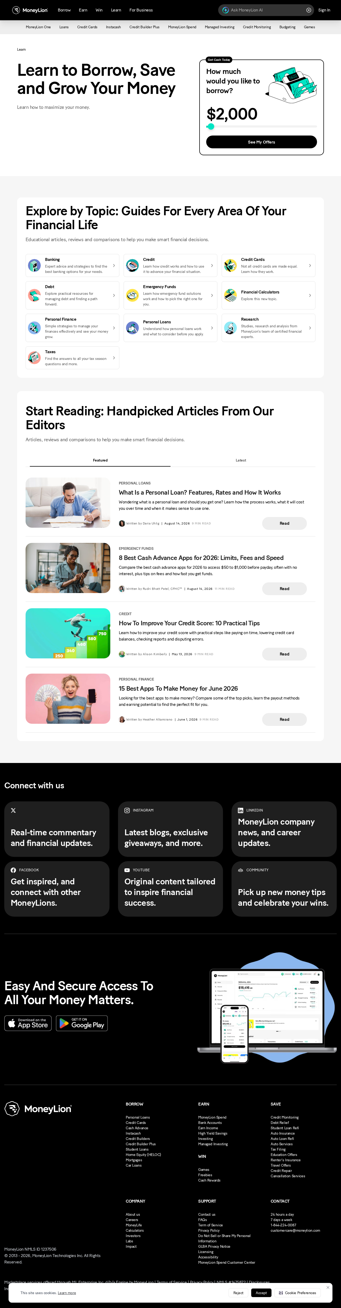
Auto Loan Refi (282, 1138)
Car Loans (133, 1165)
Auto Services (282, 1144)
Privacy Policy (208, 1230)
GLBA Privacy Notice (214, 1246)
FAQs (202, 1220)
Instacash (133, 1133)
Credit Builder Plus (141, 1144)
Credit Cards (136, 1122)
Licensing (205, 1252)
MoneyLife (134, 1225)
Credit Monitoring (285, 1117)
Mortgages (134, 1160)
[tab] (100, 460)
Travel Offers (281, 1165)
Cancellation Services (288, 1176)
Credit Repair (281, 1170)
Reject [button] (238, 1293)
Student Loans (137, 1149)
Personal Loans (138, 1117)
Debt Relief (280, 1122)
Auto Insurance (283, 1133)
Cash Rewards (209, 1180)
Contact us (207, 1214)
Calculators (135, 1230)
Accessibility (208, 1257)
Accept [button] (261, 1293)
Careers (132, 1220)
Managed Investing (213, 1144)
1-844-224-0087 (283, 1225)
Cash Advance (137, 1128)
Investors (133, 1236)
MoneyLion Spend (212, 1117)
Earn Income (208, 1128)
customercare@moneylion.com (295, 1230)
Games (203, 1169)
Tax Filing (278, 1149)
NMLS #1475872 (231, 1282)
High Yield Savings (212, 1133)
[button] (297, 1293)
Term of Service (210, 1225)
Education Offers (284, 1154)
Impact (131, 1246)
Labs (129, 1241)
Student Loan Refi (285, 1128)
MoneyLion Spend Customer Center (226, 1262)
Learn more (67, 1293)
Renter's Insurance (286, 1160)
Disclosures (259, 1282)
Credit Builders (138, 1138)
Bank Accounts (210, 1122)
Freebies (205, 1175)
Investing (205, 1138)
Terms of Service (172, 1282)
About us (133, 1214)
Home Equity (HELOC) (143, 1154)
